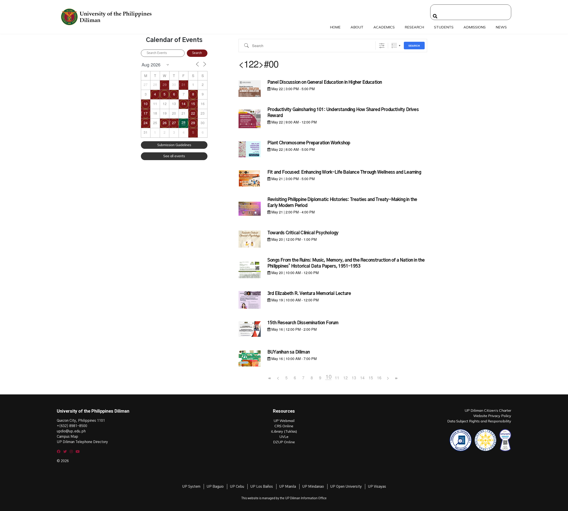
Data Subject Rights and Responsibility (479, 421)
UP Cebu (237, 486)
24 (146, 122)
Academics (384, 27)
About (357, 27)
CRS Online (283, 426)
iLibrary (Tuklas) (284, 431)
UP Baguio (215, 486)
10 (146, 103)
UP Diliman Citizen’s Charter (488, 410)
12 (345, 377)
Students (444, 27)
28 (183, 122)
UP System (191, 486)
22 (193, 113)
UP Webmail (284, 420)
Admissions (474, 27)
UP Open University (346, 486)
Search (414, 45)
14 (183, 103)
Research (414, 27)
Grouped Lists (394, 45)
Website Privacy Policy (492, 416)
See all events (174, 156)
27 (174, 122)
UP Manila (287, 486)
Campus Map (67, 436)
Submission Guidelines (174, 145)
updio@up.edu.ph (71, 431)
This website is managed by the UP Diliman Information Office (284, 498)
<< (269, 378)
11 (337, 377)
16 (379, 377)
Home (335, 27)
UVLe (283, 436)
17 (146, 113)
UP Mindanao (313, 486)
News (501, 27)
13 (354, 377)
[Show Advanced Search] (382, 45)
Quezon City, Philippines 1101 (81, 420)
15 (193, 103)
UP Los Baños (261, 486)
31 (183, 84)
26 (165, 122)
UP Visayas (377, 486)
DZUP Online (284, 442)
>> (396, 378)
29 (165, 84)
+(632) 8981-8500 (72, 426)
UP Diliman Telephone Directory (82, 442)
